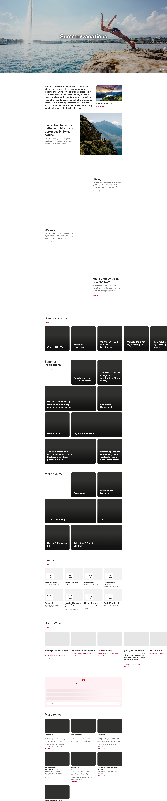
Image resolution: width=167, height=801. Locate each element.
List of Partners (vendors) (69, 95)
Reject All (89, 99)
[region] (84, 91)
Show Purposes (69, 99)
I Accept (98, 99)
